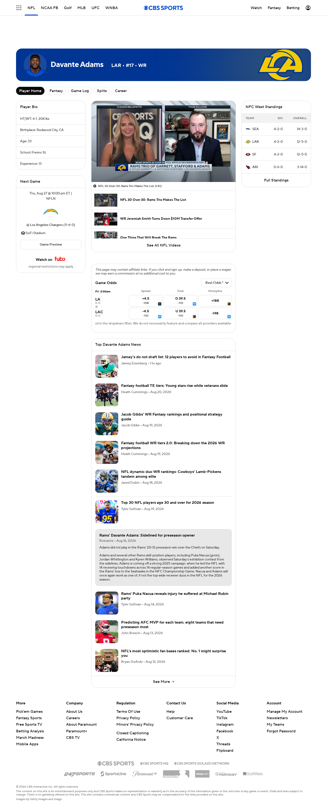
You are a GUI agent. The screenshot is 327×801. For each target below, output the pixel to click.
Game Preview (51, 244)
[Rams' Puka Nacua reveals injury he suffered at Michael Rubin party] (106, 603)
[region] (163, 141)
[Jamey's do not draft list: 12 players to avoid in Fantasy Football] (106, 366)
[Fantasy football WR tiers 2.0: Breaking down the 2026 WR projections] (106, 452)
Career (121, 90)
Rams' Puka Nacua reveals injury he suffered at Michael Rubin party (174, 596)
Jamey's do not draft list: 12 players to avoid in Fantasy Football (176, 357)
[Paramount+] (144, 772)
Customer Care (179, 718)
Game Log (80, 90)
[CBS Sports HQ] (154, 763)
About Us (74, 711)
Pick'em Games (29, 711)
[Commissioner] (176, 772)
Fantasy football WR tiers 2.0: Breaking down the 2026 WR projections (173, 445)
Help (170, 711)
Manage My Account (284, 711)
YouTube (224, 711)
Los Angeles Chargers (46, 225)
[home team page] (50, 211)
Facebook (224, 731)
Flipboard (224, 750)
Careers (73, 718)
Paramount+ (76, 731)
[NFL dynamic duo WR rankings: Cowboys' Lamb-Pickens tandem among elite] (106, 481)
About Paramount (81, 724)
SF (254, 154)
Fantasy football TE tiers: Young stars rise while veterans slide (174, 385)
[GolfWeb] (253, 774)
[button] (100, 175)
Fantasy (56, 90)
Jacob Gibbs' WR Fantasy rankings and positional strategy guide (171, 416)
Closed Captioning (132, 733)
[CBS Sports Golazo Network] (202, 763)
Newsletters (277, 718)
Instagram (225, 724)
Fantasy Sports (29, 718)
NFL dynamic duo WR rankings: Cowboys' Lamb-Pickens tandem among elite (171, 474)
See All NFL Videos (163, 245)
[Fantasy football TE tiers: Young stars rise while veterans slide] (106, 395)
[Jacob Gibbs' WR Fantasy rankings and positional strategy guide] (106, 423)
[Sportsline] (113, 773)
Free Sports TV (29, 724)
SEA (255, 129)
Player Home (30, 90)
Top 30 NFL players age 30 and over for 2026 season (167, 502)
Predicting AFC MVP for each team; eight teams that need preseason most (172, 624)
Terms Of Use (128, 711)
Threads (223, 744)
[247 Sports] (79, 773)
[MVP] (202, 772)
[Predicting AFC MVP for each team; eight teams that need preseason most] (106, 631)
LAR (255, 142)
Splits (102, 90)
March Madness (30, 737)
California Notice (131, 739)
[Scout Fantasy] (226, 773)
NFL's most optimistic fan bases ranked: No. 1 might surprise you (173, 653)
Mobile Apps (27, 744)
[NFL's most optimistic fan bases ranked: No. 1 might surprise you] (106, 660)
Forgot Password (281, 731)
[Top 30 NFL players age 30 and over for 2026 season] (106, 511)
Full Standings (276, 180)
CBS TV (73, 737)
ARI (255, 167)
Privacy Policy (128, 718)
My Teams (275, 724)
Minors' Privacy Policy (135, 724)
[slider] (163, 168)
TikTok (221, 718)
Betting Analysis (30, 731)
